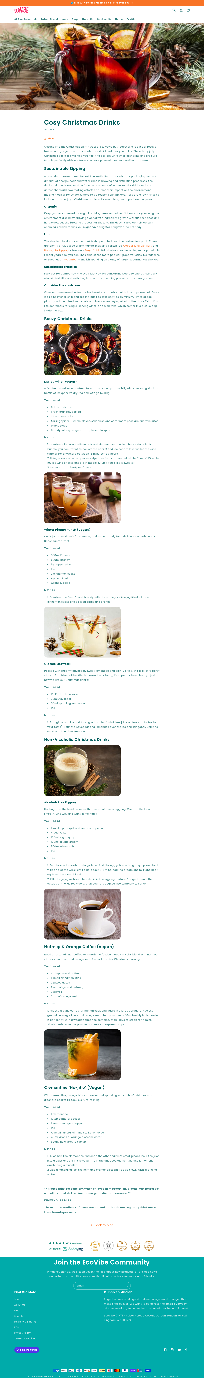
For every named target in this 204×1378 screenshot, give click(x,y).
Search (18, 1316)
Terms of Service (24, 1338)
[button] (174, 10)
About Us (19, 1304)
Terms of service (106, 1376)
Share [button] (51, 138)
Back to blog (104, 1225)
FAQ (16, 1327)
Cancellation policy (168, 1376)
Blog (16, 1310)
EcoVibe (38, 1376)
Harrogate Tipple (55, 250)
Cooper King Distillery (137, 246)
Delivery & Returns (25, 1321)
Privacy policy (88, 1376)
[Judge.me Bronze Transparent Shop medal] (122, 1246)
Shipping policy (125, 1376)
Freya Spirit (92, 250)
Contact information (146, 1376)
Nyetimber (70, 259)
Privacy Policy (22, 1332)
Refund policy (71, 1376)
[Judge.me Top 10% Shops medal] (135, 1246)
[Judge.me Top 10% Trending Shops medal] (149, 1246)
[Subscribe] (127, 1286)
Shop (17, 1299)
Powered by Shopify (52, 1376)
